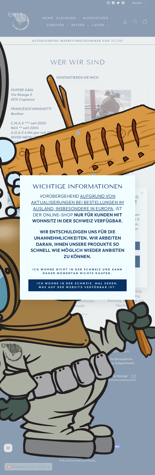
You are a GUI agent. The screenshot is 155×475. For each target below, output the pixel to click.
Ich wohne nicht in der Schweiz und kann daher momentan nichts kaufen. (78, 271)
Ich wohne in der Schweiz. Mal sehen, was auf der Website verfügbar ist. (77, 285)
